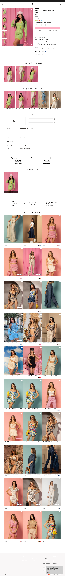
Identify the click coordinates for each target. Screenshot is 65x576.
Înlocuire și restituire (45, 560)
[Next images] (4, 46)
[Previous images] (4, 6)
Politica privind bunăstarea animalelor (46, 565)
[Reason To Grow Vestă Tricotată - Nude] (38, 20)
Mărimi (38, 18)
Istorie (54, 560)
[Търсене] (4, 4)
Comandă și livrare (45, 558)
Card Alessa (55, 558)
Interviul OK (55, 563)
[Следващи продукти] (62, 101)
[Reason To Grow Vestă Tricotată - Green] (4, 11)
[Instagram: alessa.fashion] (5, 558)
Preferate (33, 560)
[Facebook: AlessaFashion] (3, 558)
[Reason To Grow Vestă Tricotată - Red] (40, 20)
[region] (32, 75)
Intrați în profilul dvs (35, 558)
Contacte (23, 558)
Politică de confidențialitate (46, 563)
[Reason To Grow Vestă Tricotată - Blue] (42, 20)
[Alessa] (32, 4)
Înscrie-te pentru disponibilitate (46, 22)
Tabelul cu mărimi (24, 560)
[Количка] (62, 4)
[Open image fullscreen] (31, 44)
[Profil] (60, 4)
